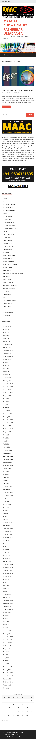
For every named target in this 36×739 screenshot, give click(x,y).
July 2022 (6, 471)
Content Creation (8, 222)
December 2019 (8, 564)
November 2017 (8, 640)
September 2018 (8, 609)
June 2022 (6, 474)
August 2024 (7, 396)
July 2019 (6, 579)
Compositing (7, 219)
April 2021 (6, 516)
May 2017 (6, 658)
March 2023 (6, 447)
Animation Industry (9, 204)
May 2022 (6, 477)
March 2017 (6, 664)
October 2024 (7, 390)
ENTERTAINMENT (8, 234)
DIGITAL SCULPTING (9, 228)
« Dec (3, 720)
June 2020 (6, 546)
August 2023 (7, 432)
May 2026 (6, 335)
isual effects (6, 252)
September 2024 (8, 393)
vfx (4, 297)
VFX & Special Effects (9, 300)
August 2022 (7, 468)
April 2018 (6, 625)
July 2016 (6, 688)
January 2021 (7, 525)
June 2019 (6, 582)
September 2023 (8, 429)
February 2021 (7, 522)
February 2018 (7, 631)
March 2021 (6, 519)
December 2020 (8, 528)
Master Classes (7, 267)
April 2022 (6, 480)
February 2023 (7, 450)
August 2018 (7, 612)
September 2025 (8, 356)
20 (9, 711)
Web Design (6, 315)
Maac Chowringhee (9, 255)
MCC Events (7, 270)
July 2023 (6, 435)
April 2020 (6, 552)
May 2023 (6, 441)
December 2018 (8, 600)
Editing (4, 88)
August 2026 (7, 326)
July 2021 (6, 507)
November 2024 (8, 387)
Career (5, 213)
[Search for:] (18, 115)
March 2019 (6, 591)
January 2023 (7, 453)
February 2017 (7, 667)
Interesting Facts (8, 249)
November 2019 (8, 567)
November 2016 (8, 676)
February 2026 (7, 344)
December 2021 (8, 492)
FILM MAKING (10, 88)
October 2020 (7, 534)
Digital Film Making (9, 225)
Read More (5, 107)
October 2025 (7, 353)
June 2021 (6, 510)
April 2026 (6, 338)
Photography (7, 279)
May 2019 (6, 585)
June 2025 (6, 365)
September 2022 (8, 465)
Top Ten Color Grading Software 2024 (17, 90)
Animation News (8, 207)
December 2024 (8, 384)
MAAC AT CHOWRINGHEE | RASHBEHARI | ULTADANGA (16, 27)
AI (3, 201)
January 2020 (7, 561)
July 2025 (6, 362)
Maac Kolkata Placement (10, 264)
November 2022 (8, 459)
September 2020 (8, 537)
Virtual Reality (7, 303)
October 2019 (7, 570)
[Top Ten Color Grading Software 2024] (18, 76)
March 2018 (6, 628)
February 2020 (7, 558)
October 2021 (7, 498)
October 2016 (7, 679)
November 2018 (8, 603)
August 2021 (7, 504)
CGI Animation (7, 216)
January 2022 (7, 489)
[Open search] (31, 55)
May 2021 (6, 513)
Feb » (7, 720)
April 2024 (6, 408)
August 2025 (7, 359)
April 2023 (6, 444)
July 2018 (6, 615)
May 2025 (6, 368)
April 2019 (6, 588)
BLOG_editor (17, 93)
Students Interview (9, 288)
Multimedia (6, 276)
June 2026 (6, 332)
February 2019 (7, 594)
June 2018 (6, 618)
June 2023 (6, 438)
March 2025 (6, 374)
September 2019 (8, 573)
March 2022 (6, 483)
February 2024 (7, 414)
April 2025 (6, 371)
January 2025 (7, 381)
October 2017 (7, 643)
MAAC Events (7, 258)
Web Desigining (8, 312)
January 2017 (7, 670)
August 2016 (7, 685)
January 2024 (7, 417)
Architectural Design (9, 210)
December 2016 (8, 673)
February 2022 (7, 486)
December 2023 (8, 420)
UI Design (6, 291)
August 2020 (7, 540)
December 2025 (8, 350)
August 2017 (7, 649)
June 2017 (6, 655)
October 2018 (7, 606)
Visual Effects (7, 306)
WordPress (12, 736)
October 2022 (7, 462)
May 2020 (6, 549)
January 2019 (7, 597)
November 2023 (8, 423)
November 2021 (8, 495)
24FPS (5, 198)
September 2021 (8, 501)
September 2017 (8, 646)
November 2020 (8, 531)
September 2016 (8, 682)
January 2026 (7, 347)
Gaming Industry (8, 243)
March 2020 (6, 555)
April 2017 (6, 661)
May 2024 (6, 405)
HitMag (20, 736)
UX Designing (7, 294)
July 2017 (6, 652)
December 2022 (8, 456)
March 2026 (6, 341)
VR (4, 309)
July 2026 (6, 329)
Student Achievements (10, 285)
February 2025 (7, 377)
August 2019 (7, 576)
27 (9, 715)
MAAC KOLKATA (8, 261)
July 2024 (6, 399)
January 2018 (7, 634)
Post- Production (8, 282)
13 (9, 708)
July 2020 (6, 543)
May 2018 (6, 621)
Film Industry (7, 237)
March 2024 (6, 411)
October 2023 (7, 426)
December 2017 (8, 637)
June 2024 (6, 402)
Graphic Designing (8, 246)
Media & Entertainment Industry (13, 273)
